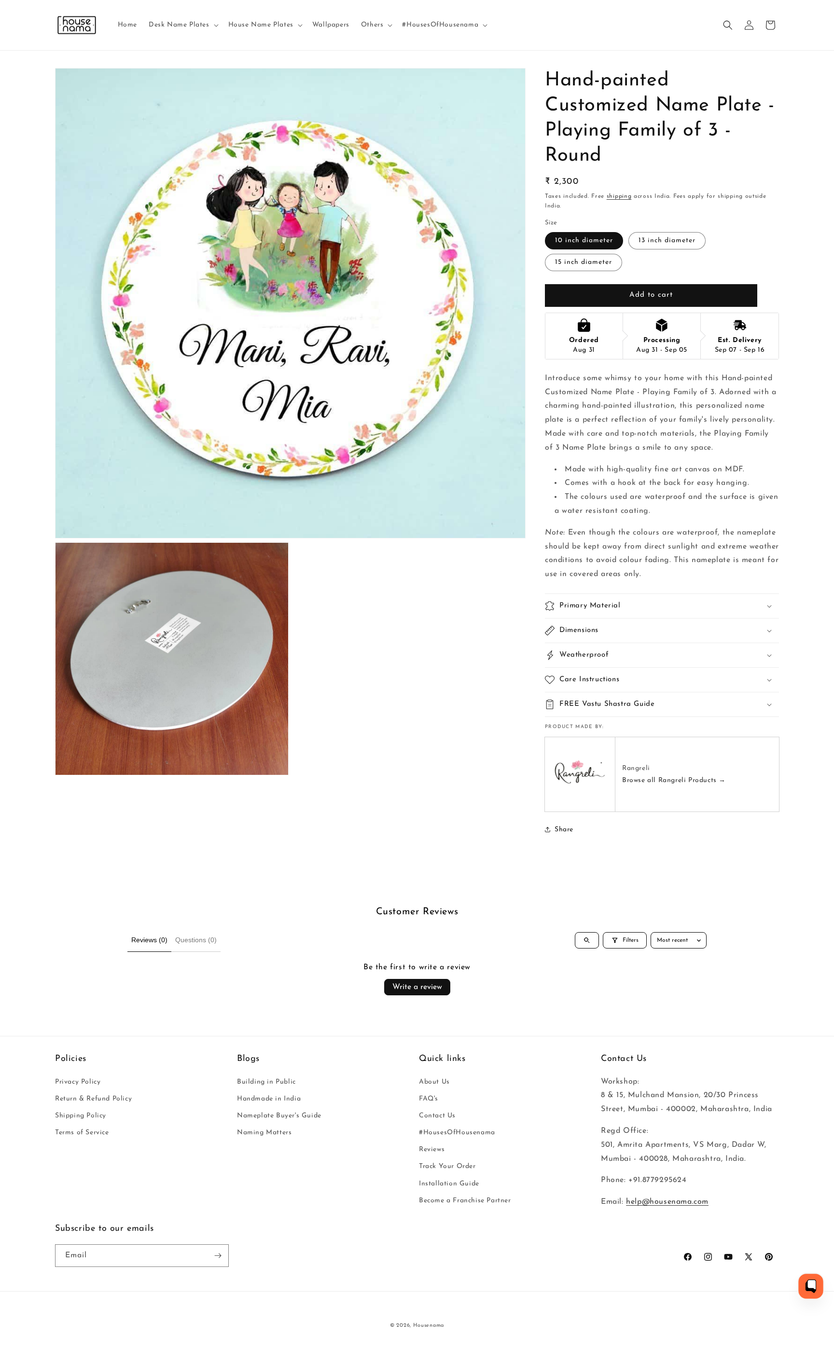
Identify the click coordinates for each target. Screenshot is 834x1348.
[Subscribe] (217, 1255)
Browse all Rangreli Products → (674, 780)
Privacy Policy (77, 1082)
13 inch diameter (667, 240)
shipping (619, 196)
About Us (434, 1082)
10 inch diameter (584, 240)
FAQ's (428, 1098)
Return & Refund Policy (93, 1098)
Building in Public (266, 1082)
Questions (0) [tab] (196, 940)
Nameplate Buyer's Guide (279, 1115)
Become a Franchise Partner (465, 1200)
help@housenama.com (667, 1202)
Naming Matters (264, 1132)
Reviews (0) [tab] (149, 940)
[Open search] (587, 940)
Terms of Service (82, 1132)
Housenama (428, 1325)
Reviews (432, 1149)
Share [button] (564, 829)
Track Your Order (447, 1166)
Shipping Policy (80, 1115)
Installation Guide (449, 1183)
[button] (182, 25)
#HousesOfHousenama (457, 1132)
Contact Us (437, 1115)
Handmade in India (269, 1098)
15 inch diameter (583, 262)
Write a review (417, 987)
